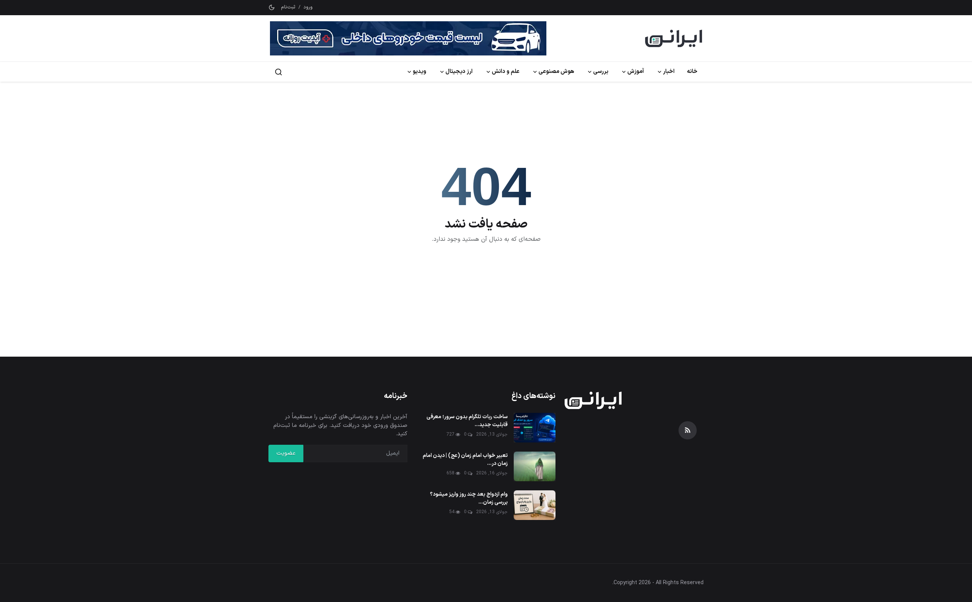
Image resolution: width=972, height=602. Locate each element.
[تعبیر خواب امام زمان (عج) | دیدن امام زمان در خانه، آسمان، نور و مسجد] (534, 466)
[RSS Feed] (688, 430)
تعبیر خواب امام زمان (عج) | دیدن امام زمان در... (465, 460)
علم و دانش (505, 71)
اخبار (669, 71)
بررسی (600, 71)
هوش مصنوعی (556, 71)
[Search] (278, 72)
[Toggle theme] (271, 7)
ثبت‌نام (288, 7)
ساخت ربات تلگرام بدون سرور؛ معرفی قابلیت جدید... (467, 421)
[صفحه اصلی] (673, 38)
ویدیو (419, 71)
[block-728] (408, 38)
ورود (307, 7)
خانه (692, 71)
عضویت (285, 453)
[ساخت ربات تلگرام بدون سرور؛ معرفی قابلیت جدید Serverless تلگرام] (534, 427)
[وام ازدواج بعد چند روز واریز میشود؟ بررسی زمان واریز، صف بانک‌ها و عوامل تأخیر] (534, 505)
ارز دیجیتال (459, 71)
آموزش (635, 71)
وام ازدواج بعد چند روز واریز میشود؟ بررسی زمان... (469, 498)
